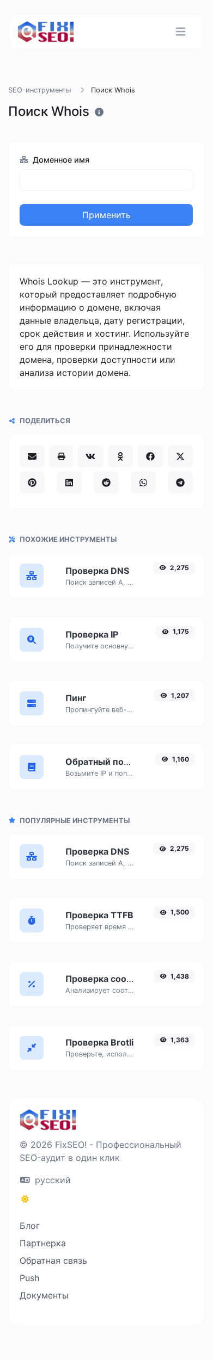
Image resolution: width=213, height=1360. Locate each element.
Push (29, 1277)
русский (51, 1179)
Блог (30, 1225)
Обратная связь (53, 1260)
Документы (44, 1295)
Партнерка (43, 1243)
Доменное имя (60, 159)
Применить (106, 214)
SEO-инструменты (39, 90)
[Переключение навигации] (180, 31)
